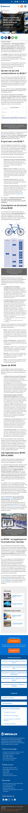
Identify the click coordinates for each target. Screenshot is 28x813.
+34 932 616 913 (14, 641)
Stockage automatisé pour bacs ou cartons (13, 752)
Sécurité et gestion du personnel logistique (12, 720)
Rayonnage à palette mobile (9, 767)
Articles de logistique (8, 786)
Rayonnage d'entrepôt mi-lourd (10, 769)
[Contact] (21, 6)
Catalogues (5, 791)
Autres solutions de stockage (10, 758)
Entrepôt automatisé (8, 697)
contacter (6, 580)
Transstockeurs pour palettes (10, 775)
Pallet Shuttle (6, 772)
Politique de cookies (13, 810)
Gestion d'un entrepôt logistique (11, 708)
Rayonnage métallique (8, 756)
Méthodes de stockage (10, 723)
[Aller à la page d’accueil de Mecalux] (1, 10)
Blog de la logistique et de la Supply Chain (13, 783)
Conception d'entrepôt (10, 712)
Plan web (4, 810)
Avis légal (4, 809)
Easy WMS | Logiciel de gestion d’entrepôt (13, 789)
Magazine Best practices (9, 788)
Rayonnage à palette (8, 755)
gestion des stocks (15, 505)
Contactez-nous (14, 650)
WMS (9, 484)
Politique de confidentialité (15, 809)
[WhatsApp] (13, 38)
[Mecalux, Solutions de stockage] (5, 7)
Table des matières (6, 41)
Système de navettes (8, 774)
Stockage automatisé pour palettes (11, 753)
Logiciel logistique (7, 703)
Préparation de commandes (11, 715)
